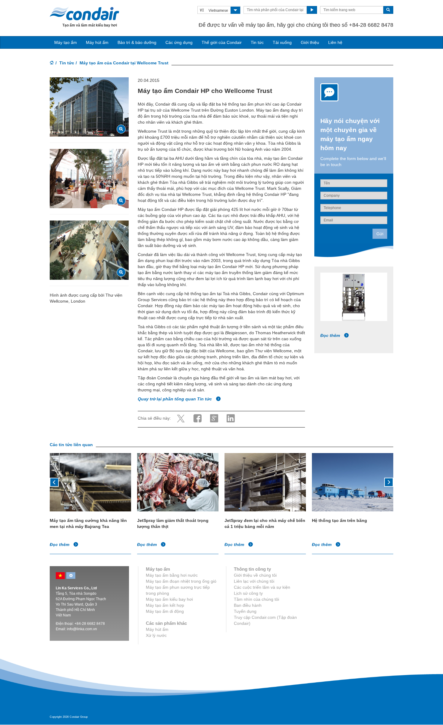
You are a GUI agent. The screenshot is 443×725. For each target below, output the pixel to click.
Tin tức (257, 42)
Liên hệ (335, 42)
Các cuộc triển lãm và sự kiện (262, 587)
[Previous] (54, 481)
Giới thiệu (310, 42)
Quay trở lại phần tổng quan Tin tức (175, 398)
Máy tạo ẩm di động (165, 611)
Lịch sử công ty (248, 593)
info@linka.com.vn (82, 629)
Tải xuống (282, 42)
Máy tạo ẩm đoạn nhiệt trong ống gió (181, 581)
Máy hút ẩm (97, 42)
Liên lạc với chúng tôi (254, 581)
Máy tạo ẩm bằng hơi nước (172, 575)
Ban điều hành (248, 605)
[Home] (52, 63)
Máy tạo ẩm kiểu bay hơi (169, 599)
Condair (84, 13)
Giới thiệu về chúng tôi (255, 575)
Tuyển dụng (245, 611)
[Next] (388, 481)
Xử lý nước (156, 635)
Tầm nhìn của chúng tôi (256, 599)
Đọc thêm (330, 335)
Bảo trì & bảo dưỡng (137, 42)
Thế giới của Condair (222, 42)
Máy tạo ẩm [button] (65, 42)
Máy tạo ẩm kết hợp (165, 605)
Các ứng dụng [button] (179, 42)
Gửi (379, 233)
